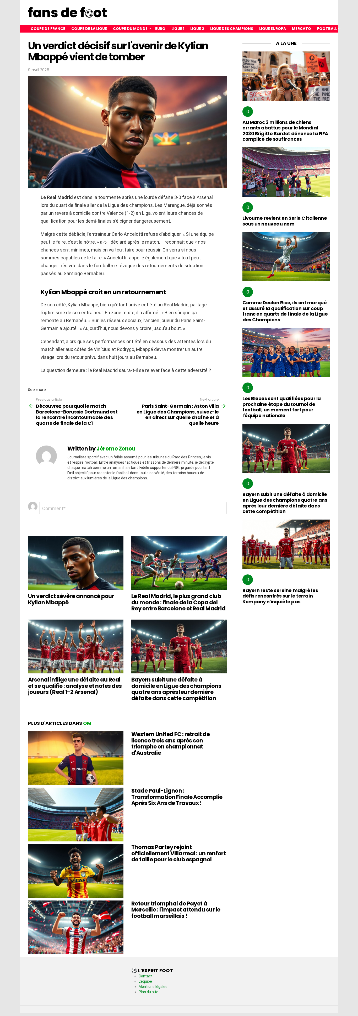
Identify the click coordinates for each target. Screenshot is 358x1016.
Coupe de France (48, 28)
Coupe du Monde (130, 28)
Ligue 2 (197, 28)
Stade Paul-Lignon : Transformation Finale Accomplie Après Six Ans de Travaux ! (177, 797)
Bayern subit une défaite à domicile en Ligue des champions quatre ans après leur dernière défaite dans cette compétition (176, 689)
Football (327, 28)
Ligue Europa (272, 28)
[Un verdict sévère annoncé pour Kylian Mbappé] (75, 563)
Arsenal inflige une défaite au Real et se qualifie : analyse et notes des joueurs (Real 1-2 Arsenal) (75, 686)
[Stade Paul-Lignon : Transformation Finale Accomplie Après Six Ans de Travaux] (75, 814)
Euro (160, 28)
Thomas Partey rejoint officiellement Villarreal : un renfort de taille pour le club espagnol (178, 853)
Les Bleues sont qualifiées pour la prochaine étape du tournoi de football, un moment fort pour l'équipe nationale (281, 407)
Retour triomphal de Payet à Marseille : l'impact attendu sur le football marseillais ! (175, 910)
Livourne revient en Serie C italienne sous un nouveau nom (284, 221)
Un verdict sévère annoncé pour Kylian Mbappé (71, 599)
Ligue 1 (177, 28)
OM (87, 723)
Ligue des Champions (231, 28)
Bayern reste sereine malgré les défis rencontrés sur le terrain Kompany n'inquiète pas (280, 596)
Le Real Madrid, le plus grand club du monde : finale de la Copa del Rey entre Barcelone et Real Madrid (178, 602)
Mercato (301, 28)
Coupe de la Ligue (89, 28)
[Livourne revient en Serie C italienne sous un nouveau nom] (286, 172)
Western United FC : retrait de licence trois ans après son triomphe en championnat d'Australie (170, 743)
